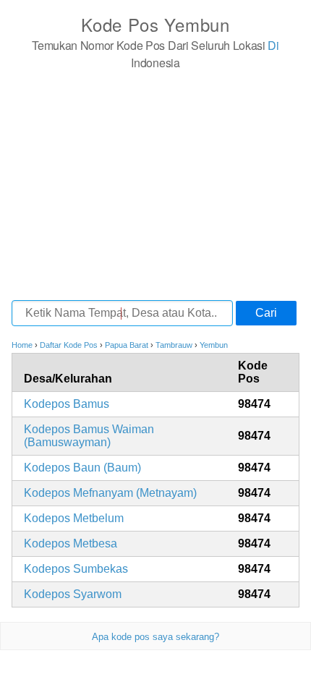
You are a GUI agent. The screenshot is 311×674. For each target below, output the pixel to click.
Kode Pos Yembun (155, 24)
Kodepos (66, 404)
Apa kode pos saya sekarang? (155, 636)
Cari (266, 313)
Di (273, 45)
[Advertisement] (155, 184)
